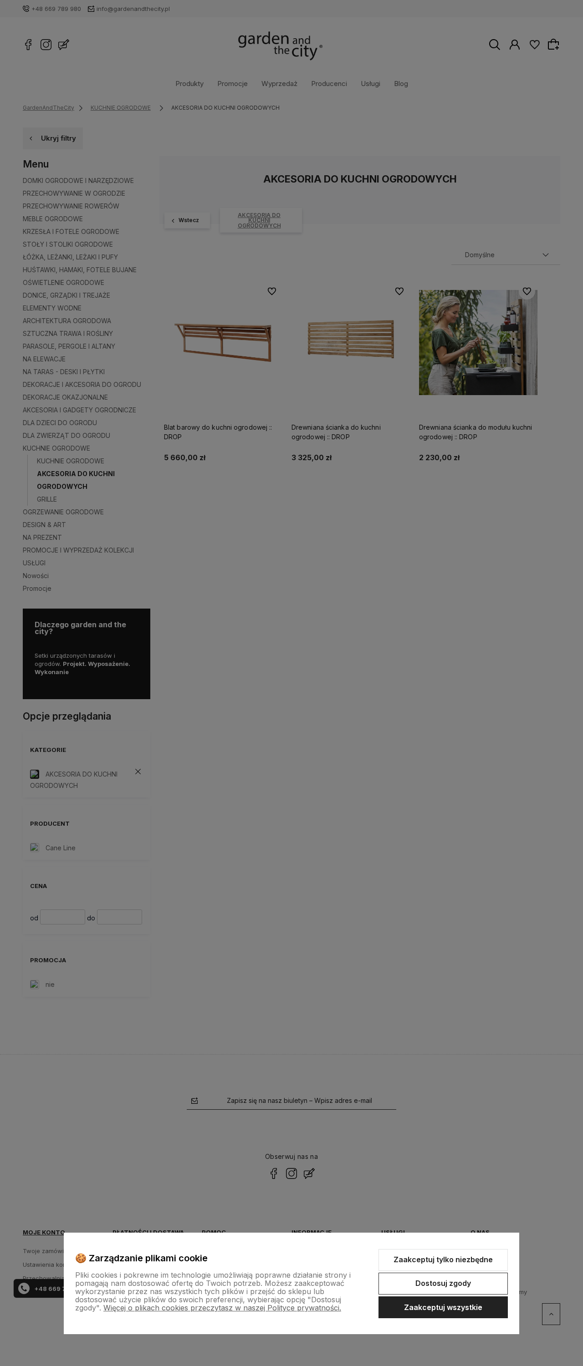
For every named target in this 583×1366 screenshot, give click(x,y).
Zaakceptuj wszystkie (443, 1307)
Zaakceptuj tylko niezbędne (443, 1259)
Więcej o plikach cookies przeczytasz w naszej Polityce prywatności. (222, 1307)
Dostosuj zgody (443, 1283)
